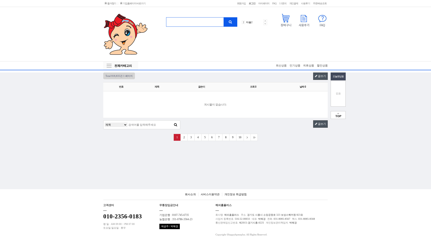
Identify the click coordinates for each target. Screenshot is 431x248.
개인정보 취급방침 (235, 194)
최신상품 (281, 65)
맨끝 (254, 137)
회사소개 (190, 194)
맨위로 (338, 115)
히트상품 (308, 65)
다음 (247, 137)
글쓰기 (321, 76)
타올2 (249, 22)
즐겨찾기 (111, 3)
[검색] (230, 22)
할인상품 (322, 65)
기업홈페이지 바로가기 (133, 3)
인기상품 (295, 65)
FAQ (274, 3)
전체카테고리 (123, 65)
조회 (252, 86)
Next (265, 23)
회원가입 (241, 3)
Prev (265, 21)
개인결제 (293, 3)
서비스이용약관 (210, 194)
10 (240, 137)
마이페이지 (263, 3)
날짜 (302, 86)
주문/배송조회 (320, 3)
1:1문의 (282, 3)
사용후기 (305, 3)
